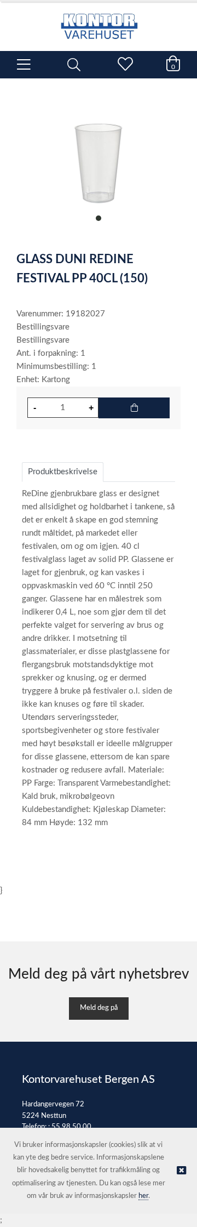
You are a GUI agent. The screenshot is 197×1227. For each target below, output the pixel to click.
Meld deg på (99, 1008)
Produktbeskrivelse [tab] (62, 472)
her (143, 1196)
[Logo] (98, 21)
